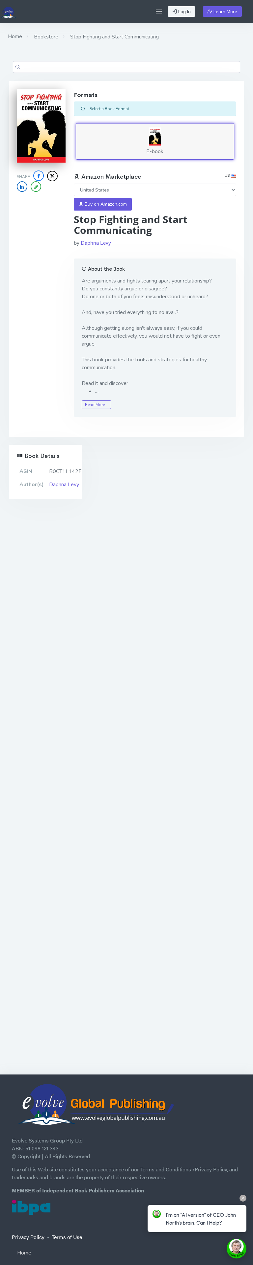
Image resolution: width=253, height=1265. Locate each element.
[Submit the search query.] (17, 67)
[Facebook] (38, 175)
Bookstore (45, 36)
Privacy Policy (28, 1237)
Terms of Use (67, 1237)
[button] (159, 11)
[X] (52, 176)
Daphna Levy (96, 242)
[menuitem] (126, 1254)
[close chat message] (242, 1198)
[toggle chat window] (236, 1248)
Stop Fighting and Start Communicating (114, 36)
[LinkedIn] (22, 186)
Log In (184, 12)
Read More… (96, 404)
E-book (154, 151)
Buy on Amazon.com (105, 204)
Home (15, 36)
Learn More (224, 12)
